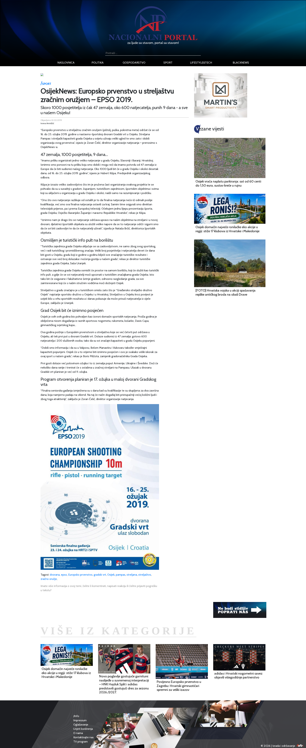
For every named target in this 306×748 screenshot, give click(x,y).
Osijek (111, 574)
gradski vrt (100, 574)
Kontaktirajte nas (83, 737)
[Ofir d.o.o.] (300, 745)
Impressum (80, 720)
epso (64, 574)
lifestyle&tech (201, 62)
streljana (132, 574)
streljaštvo (144, 574)
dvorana (55, 574)
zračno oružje (49, 579)
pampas (120, 574)
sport (167, 62)
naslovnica (66, 62)
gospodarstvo (134, 62)
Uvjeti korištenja (83, 728)
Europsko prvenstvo (80, 574)
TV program (80, 741)
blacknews (241, 62)
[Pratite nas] (239, 609)
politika (98, 62)
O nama (78, 733)
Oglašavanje (80, 724)
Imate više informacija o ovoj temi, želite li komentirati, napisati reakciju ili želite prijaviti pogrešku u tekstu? (99, 588)
